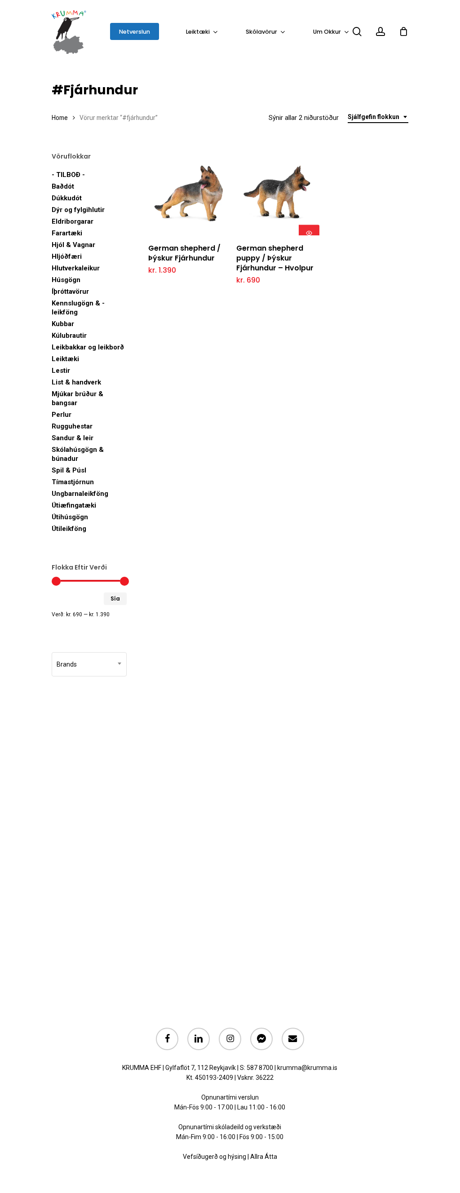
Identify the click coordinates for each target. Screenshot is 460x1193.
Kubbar (63, 324)
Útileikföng (69, 529)
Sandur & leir (72, 438)
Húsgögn (66, 280)
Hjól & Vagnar (73, 245)
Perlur (61, 415)
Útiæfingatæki (74, 505)
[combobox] (378, 117)
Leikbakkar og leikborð (88, 347)
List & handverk (76, 382)
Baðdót (63, 186)
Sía (115, 598)
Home (60, 117)
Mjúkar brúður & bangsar (77, 398)
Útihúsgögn (70, 517)
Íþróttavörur (70, 291)
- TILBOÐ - (68, 175)
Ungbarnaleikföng (80, 494)
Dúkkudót (67, 198)
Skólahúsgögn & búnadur (78, 454)
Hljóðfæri (67, 256)
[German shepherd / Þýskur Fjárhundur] (189, 193)
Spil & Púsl (69, 470)
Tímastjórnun (73, 482)
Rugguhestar (72, 426)
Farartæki (67, 233)
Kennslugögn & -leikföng (78, 307)
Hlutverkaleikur (76, 268)
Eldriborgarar (72, 221)
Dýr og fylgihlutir (78, 210)
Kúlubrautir (69, 335)
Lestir (61, 371)
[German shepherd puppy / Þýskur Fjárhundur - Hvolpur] (277, 193)
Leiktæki (65, 359)
